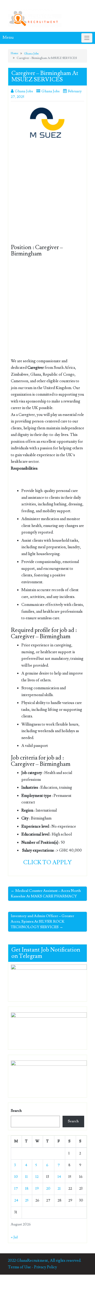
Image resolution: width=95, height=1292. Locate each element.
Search (16, 1110)
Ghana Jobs (31, 54)
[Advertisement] (47, 195)
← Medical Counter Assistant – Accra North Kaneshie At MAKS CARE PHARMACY (46, 893)
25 (26, 1200)
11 (26, 1176)
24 (16, 1200)
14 (59, 1176)
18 (26, 1188)
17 (16, 1188)
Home (14, 53)
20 (48, 1188)
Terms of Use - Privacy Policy (32, 1267)
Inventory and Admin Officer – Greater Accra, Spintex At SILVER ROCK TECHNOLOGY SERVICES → (42, 921)
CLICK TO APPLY (47, 862)
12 (37, 1176)
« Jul (14, 1237)
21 (59, 1188)
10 (16, 1176)
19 (37, 1188)
